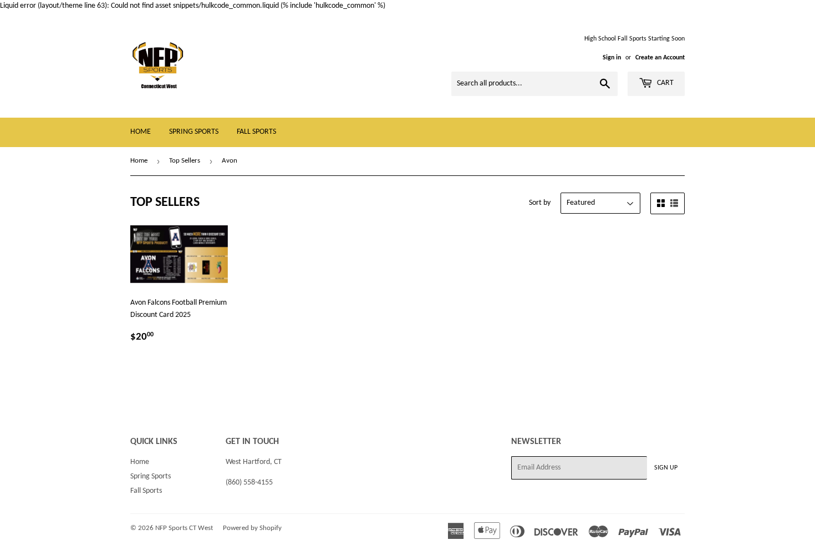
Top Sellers (184, 160)
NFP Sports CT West (184, 528)
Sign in (612, 57)
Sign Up (666, 468)
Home (140, 132)
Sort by (540, 203)
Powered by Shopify (252, 528)
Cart (664, 83)
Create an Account (660, 57)
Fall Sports (256, 132)
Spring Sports (193, 132)
